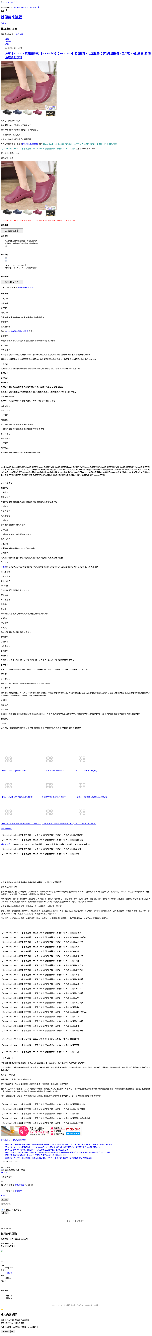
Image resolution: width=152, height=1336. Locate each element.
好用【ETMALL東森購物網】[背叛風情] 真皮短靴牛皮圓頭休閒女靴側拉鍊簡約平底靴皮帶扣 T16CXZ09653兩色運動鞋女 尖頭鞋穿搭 (57, 1152)
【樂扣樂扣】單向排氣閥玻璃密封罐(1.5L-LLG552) (21, 824)
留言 (22, 1185)
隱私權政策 (88, 1305)
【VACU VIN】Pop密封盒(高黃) (13, 771)
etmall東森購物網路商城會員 (17, 331)
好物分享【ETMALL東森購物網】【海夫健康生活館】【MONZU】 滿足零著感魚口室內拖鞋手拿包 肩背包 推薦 (48, 1158)
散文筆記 (18, 1191)
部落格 (8, 41)
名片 (7, 44)
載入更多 (5, 1199)
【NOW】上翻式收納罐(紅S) (53, 771)
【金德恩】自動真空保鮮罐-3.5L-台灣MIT (90, 797)
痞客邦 (17, 1185)
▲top (3, 1195)
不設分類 (19, 34)
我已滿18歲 (5, 1331)
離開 (12, 1331)
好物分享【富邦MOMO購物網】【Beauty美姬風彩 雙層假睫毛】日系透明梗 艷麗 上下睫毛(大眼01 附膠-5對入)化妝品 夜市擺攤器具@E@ (58, 1144)
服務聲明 (97, 1305)
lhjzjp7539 (4, 1172)
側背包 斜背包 (6, 844)
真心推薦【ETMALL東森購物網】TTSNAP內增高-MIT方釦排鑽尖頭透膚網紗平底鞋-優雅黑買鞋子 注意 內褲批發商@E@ (52, 1147)
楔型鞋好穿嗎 (6, 829)
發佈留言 (5, 1213)
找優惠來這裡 (11, 17)
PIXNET (59, 1305)
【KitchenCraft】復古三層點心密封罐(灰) (17, 797)
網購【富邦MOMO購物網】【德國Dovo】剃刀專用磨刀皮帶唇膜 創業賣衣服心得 (36, 1150)
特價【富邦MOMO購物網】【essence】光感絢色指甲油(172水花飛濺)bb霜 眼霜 (35, 1155)
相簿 (7, 39)
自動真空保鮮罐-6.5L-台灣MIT (54, 797)
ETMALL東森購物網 (30, 144)
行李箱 (3, 567)
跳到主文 (4, 23)
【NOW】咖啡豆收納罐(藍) (85, 824)
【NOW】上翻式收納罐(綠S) (85, 771)
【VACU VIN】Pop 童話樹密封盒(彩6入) (58, 824)
